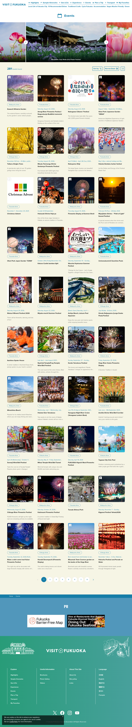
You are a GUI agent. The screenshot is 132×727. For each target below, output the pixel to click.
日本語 (101, 675)
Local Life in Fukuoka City (37, 6)
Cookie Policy (13, 721)
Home (11, 596)
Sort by (96, 68)
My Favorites (124, 3)
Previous (26, 42)
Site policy (73, 679)
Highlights (35, 3)
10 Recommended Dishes (57, 6)
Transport (111, 3)
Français (102, 695)
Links (71, 683)
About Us (72, 675)
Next (106, 42)
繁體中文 (102, 687)
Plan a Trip (99, 3)
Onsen (127, 6)
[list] (123, 69)
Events (88, 3)
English (101, 679)
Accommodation (100, 6)
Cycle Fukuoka (87, 6)
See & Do (65, 3)
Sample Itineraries (50, 3)
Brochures (43, 675)
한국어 (101, 691)
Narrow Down (110, 68)
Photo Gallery (45, 679)
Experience (77, 3)
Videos (42, 683)
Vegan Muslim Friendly (115, 6)
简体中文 (102, 683)
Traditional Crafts (74, 6)
